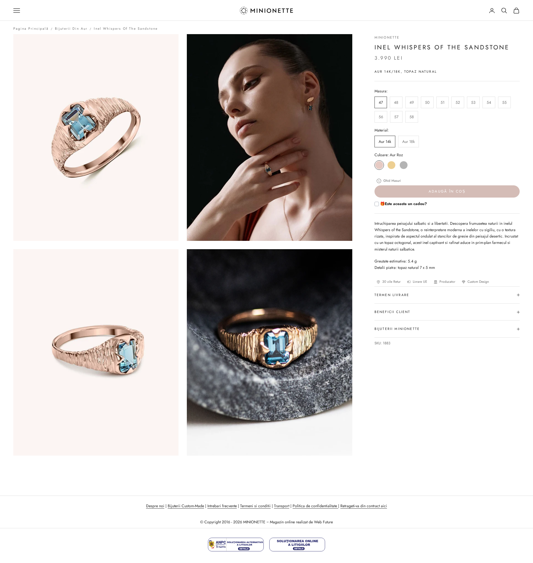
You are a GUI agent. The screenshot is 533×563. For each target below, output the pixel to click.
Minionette (387, 37)
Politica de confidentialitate (315, 506)
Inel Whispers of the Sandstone (126, 28)
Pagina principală (31, 28)
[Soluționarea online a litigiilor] (297, 544)
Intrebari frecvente (222, 506)
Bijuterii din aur (71, 28)
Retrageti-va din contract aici (363, 506)
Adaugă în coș (447, 191)
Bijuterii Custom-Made (186, 506)
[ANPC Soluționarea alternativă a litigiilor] (236, 544)
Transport (281, 506)
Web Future (323, 522)
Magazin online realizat (289, 522)
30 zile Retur (391, 281)
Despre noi (155, 506)
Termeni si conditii (255, 506)
